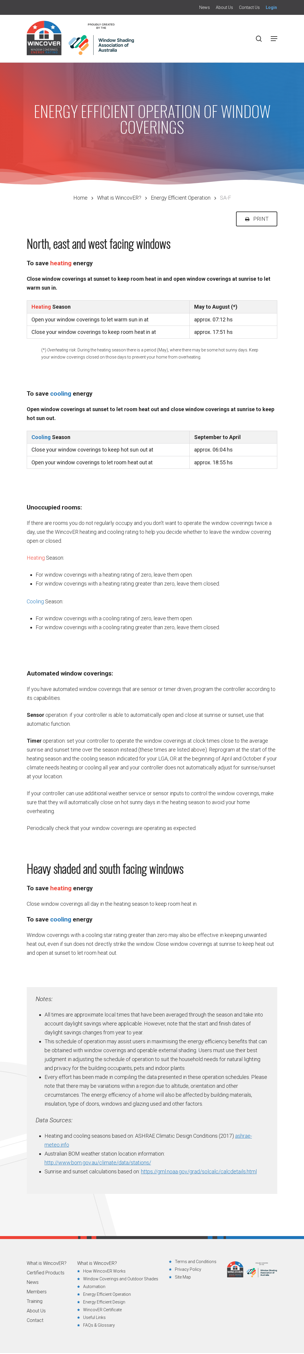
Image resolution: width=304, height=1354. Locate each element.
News (33, 1282)
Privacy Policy (188, 1269)
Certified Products (45, 1273)
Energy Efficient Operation (180, 198)
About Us (36, 1311)
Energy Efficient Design (104, 1302)
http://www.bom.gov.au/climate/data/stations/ (98, 1162)
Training (34, 1301)
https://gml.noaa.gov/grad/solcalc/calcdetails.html (199, 1171)
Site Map (183, 1277)
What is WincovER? (119, 198)
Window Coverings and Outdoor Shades (120, 1278)
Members (37, 1292)
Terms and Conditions (195, 1261)
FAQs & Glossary (99, 1325)
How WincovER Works (104, 1271)
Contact (35, 1320)
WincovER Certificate (102, 1309)
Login (271, 7)
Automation (94, 1286)
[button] (274, 39)
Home (80, 198)
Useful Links (94, 1317)
